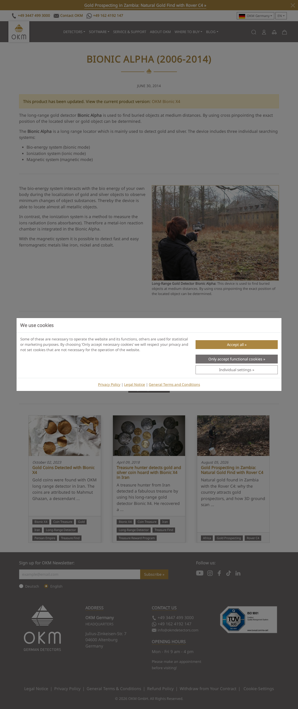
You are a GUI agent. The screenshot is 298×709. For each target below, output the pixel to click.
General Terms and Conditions (174, 384)
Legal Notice (134, 384)
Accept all (235, 344)
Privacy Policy (109, 384)
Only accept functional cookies (235, 359)
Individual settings (235, 369)
